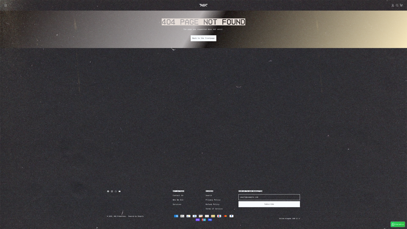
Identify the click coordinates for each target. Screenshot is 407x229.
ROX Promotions (120, 216)
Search (209, 195)
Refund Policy (212, 204)
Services (177, 204)
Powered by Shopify (136, 216)
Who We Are (178, 200)
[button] (397, 5)
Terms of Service (214, 209)
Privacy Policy (213, 200)
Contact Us (178, 195)
